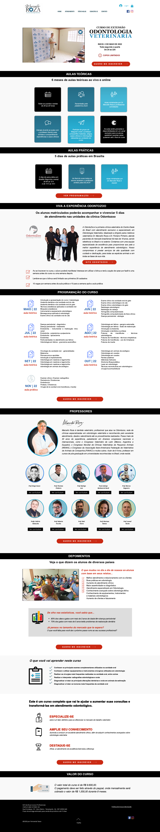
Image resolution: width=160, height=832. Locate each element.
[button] (132, 5)
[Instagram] (132, 817)
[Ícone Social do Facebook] (129, 817)
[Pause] (25, 59)
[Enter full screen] (81, 59)
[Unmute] (29, 59)
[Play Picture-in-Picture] (77, 59)
